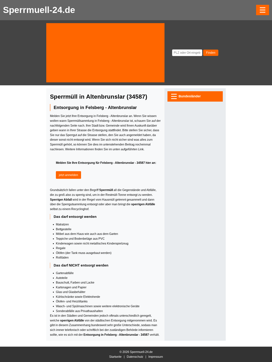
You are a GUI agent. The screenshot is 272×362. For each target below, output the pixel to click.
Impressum (155, 356)
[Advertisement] (105, 53)
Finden (210, 52)
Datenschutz (135, 356)
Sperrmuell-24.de (39, 10)
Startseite (115, 356)
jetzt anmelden (68, 175)
